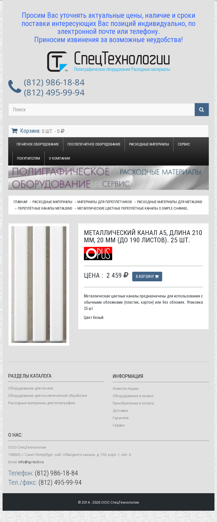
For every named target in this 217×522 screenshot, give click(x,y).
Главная (20, 202)
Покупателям (28, 158)
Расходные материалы (149, 144)
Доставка (120, 410)
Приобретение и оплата (133, 403)
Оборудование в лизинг (133, 395)
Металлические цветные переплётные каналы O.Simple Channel (132, 208)
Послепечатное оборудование (94, 144)
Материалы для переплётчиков (104, 202)
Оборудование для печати (30, 388)
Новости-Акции (125, 388)
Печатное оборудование (38, 144)
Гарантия (121, 418)
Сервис (184, 144)
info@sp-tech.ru (31, 462)
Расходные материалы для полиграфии (41, 403)
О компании (59, 158)
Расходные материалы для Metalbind (169, 202)
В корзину (145, 276)
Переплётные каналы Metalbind (45, 208)
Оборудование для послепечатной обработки (47, 395)
